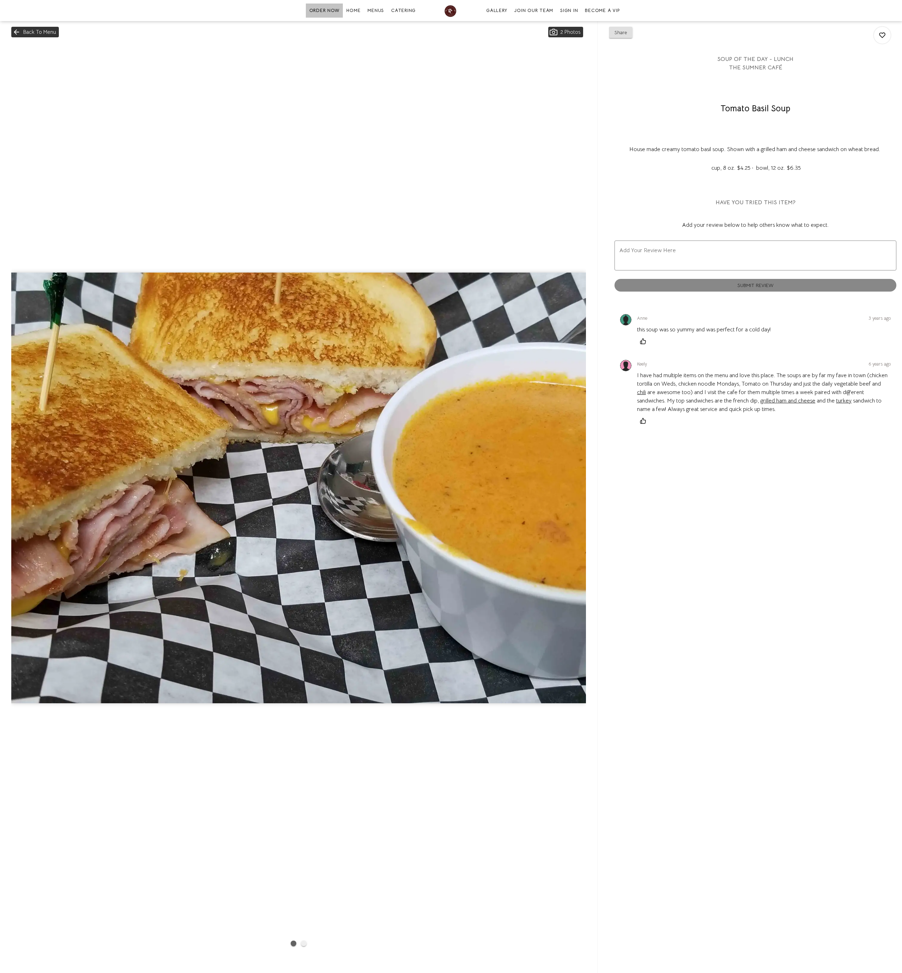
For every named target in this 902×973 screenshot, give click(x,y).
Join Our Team (533, 10)
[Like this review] (645, 341)
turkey (844, 400)
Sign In (569, 10)
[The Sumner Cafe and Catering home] (451, 10)
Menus (375, 10)
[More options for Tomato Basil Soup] (882, 35)
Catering (403, 10)
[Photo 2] (304, 943)
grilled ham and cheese (787, 400)
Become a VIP (602, 10)
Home (353, 10)
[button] (35, 32)
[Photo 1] (293, 943)
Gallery (496, 10)
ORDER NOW (324, 10)
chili (641, 392)
